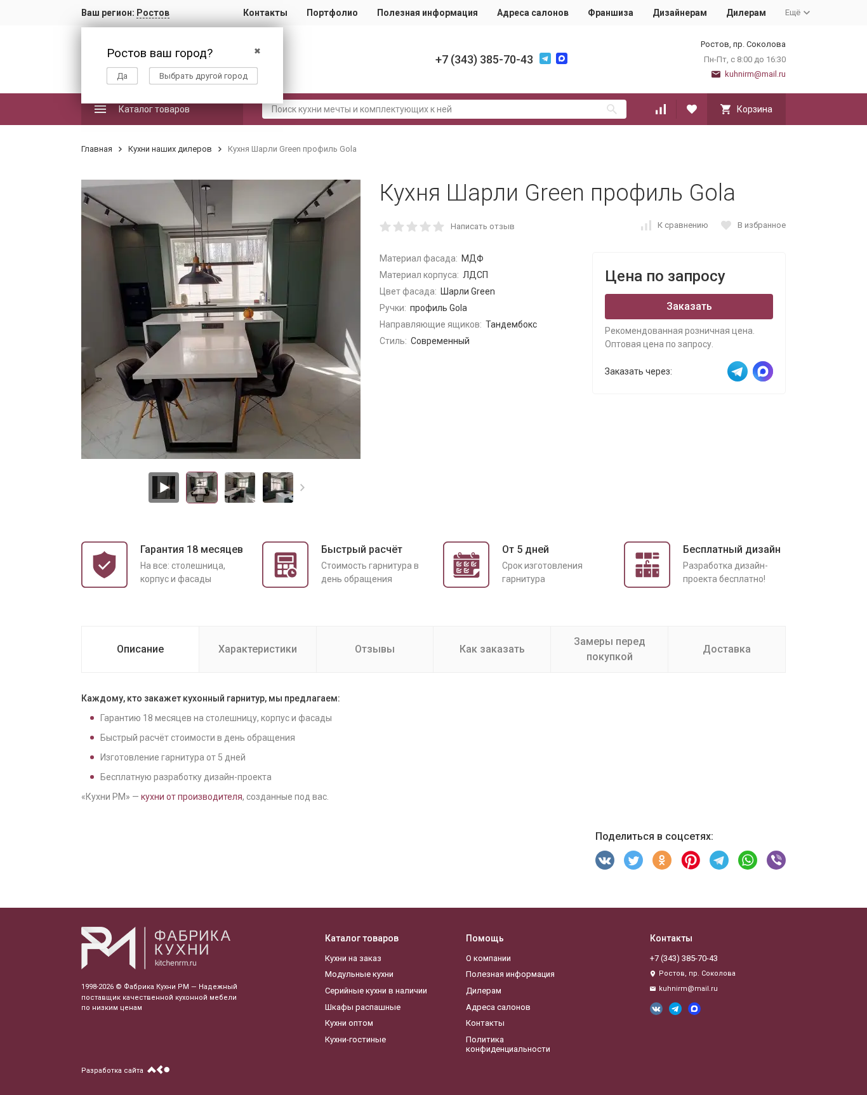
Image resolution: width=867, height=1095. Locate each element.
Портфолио (332, 13)
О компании (488, 958)
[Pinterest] (690, 860)
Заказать (689, 306)
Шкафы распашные (362, 1007)
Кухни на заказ (353, 958)
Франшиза (610, 13)
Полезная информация (427, 13)
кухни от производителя (191, 797)
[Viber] (776, 860)
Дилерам (746, 13)
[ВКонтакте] (604, 860)
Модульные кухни (359, 974)
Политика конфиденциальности (508, 1044)
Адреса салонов (533, 13)
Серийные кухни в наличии (376, 990)
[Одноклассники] (662, 860)
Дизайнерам (679, 13)
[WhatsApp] (747, 860)
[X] (633, 860)
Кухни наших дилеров (170, 149)
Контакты (265, 13)
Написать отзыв (483, 226)
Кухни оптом (349, 1023)
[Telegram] (719, 860)
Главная (96, 149)
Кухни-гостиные (355, 1039)
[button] (302, 487)
